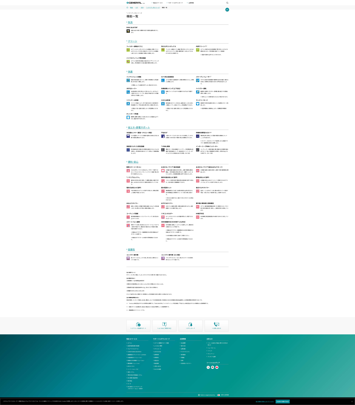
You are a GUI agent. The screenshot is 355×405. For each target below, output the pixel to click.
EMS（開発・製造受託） (133, 378)
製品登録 (156, 363)
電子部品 (130, 381)
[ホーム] (128, 7)
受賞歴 (182, 357)
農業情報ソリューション (134, 363)
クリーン (132, 41)
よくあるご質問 (158, 346)
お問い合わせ (157, 366)
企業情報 (183, 339)
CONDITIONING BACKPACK (134, 352)
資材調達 (183, 354)
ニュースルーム (211, 348)
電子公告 (183, 346)
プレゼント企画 (211, 356)
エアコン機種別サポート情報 (161, 343)
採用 (182, 360)
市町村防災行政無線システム (135, 375)
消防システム (131, 372)
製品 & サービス (131, 339)
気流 (130, 22)
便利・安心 (133, 161)
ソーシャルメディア (213, 363)
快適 (130, 71)
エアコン (130, 343)
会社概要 (183, 343)
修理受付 (156, 357)
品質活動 (183, 349)
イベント (210, 351)
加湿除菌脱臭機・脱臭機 (133, 346)
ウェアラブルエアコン (133, 349)
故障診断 (156, 354)
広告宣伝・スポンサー (186, 363)
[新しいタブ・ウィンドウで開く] (208, 367)
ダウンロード (157, 349)
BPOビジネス (131, 366)
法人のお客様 (157, 369)
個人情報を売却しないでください (265, 401)
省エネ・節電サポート (139, 127)
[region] (177, 401)
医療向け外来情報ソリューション (136, 360)
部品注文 (156, 360)
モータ (129, 384)
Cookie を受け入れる (283, 401)
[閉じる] (352, 401)
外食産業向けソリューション (135, 357)
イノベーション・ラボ (133, 369)
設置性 (131, 249)
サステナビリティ (185, 352)
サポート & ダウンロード (161, 339)
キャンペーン (211, 354)
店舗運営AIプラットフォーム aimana (137, 354)
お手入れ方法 (157, 352)
